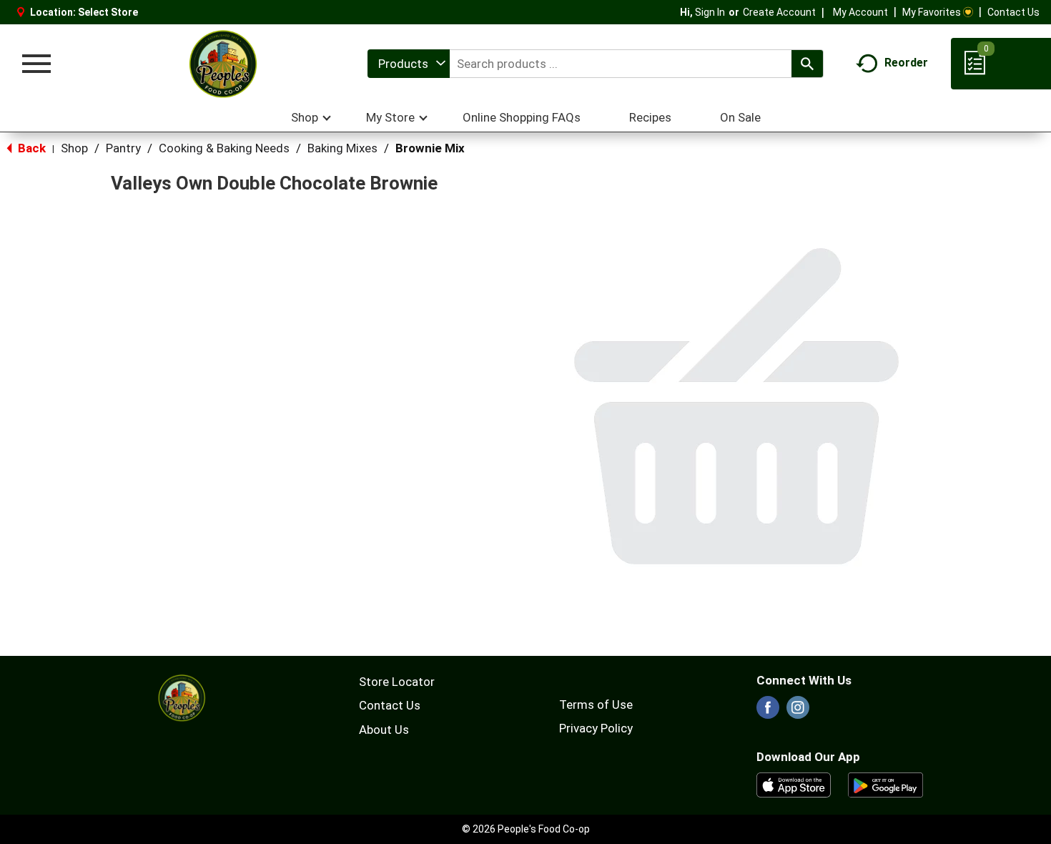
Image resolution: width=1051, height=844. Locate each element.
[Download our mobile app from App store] (794, 784)
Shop (74, 148)
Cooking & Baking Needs (224, 148)
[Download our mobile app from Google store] (885, 784)
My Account (860, 12)
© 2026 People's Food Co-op (526, 829)
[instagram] (797, 712)
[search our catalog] (807, 63)
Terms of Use (596, 704)
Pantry (123, 148)
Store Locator (397, 681)
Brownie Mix (430, 148)
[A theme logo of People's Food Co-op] (222, 63)
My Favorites (931, 12)
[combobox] (408, 63)
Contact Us (1013, 12)
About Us (384, 729)
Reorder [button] (906, 62)
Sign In (710, 12)
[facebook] (767, 712)
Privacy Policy (596, 728)
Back (30, 148)
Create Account (779, 12)
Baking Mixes (342, 148)
